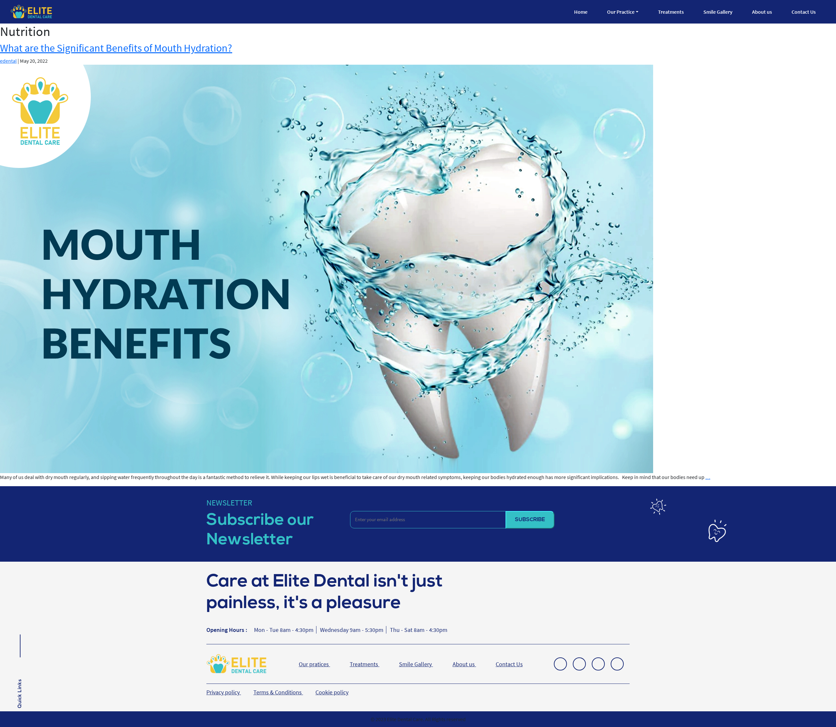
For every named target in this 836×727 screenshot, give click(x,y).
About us (762, 11)
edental (8, 61)
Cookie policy (331, 692)
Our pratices (314, 664)
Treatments (671, 11)
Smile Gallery (717, 11)
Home (580, 11)
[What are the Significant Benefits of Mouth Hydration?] (326, 268)
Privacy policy (223, 692)
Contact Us (804, 11)
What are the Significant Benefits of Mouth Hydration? (116, 48)
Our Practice (621, 11)
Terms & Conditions (278, 692)
